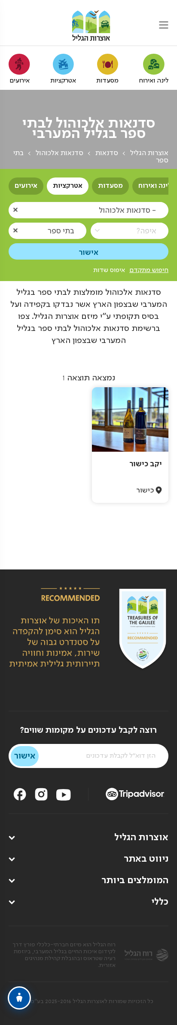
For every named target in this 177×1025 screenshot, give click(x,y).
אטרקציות (67, 186)
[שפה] (14, 25)
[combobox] (88, 209)
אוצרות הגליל (149, 153)
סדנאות (106, 153)
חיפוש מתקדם (148, 270)
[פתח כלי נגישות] (19, 998)
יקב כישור (145, 464)
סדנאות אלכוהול (59, 153)
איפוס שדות (109, 270)
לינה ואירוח (154, 186)
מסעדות (110, 186)
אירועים (26, 186)
